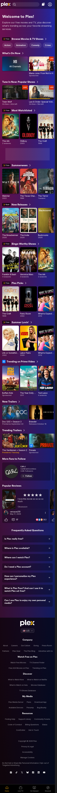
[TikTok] (16, 772)
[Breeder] (42, 415)
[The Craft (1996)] (46, 129)
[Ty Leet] (53, 512)
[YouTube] (44, 772)
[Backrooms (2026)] (46, 223)
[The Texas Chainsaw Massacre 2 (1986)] (28, 184)
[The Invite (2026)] (28, 223)
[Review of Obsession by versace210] (25, 499)
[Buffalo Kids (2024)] (10, 381)
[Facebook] (33, 772)
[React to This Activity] (6, 519)
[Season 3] (15, 415)
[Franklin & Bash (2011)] (10, 262)
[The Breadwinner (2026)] (10, 223)
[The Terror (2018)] (46, 184)
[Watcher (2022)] (10, 184)
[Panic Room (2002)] (28, 301)
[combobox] (28, 4)
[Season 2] (15, 444)
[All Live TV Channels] (15, 67)
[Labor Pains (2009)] (28, 341)
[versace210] (5, 512)
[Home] (5, 4)
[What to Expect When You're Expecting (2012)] (46, 301)
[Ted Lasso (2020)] (46, 381)
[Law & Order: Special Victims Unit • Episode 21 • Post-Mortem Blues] (42, 95)
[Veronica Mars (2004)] (28, 262)
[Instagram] (11, 772)
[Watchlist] (43, 4)
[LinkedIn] (38, 772)
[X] (22, 772)
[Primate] (42, 444)
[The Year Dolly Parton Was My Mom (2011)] (28, 381)
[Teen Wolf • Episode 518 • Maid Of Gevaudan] (15, 95)
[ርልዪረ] (26, 471)
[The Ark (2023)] (10, 129)
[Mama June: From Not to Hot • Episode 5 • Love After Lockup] (42, 67)
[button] (50, 4)
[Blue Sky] (27, 772)
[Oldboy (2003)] (28, 129)
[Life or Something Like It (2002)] (10, 341)
